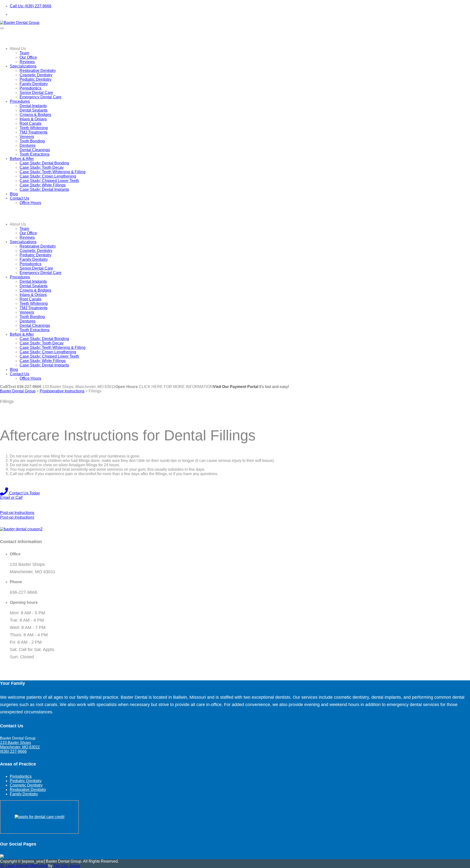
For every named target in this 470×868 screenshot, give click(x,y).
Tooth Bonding (32, 141)
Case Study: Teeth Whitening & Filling (52, 172)
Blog (14, 194)
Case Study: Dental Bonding (44, 163)
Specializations (23, 66)
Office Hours (30, 203)
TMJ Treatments (33, 132)
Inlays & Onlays (33, 119)
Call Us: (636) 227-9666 (30, 6)
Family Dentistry (34, 84)
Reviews (27, 62)
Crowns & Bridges (35, 115)
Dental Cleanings (35, 150)
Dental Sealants (33, 110)
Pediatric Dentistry (35, 79)
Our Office (28, 57)
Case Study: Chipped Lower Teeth (49, 181)
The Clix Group (66, 866)
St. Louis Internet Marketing (23, 866)
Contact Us (19, 198)
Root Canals (30, 123)
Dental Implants (33, 106)
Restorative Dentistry (38, 71)
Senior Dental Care (36, 93)
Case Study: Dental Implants (44, 189)
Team (24, 53)
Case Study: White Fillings (43, 185)
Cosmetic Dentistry (36, 75)
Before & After (22, 159)
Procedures (20, 101)
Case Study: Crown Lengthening (48, 176)
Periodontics (30, 88)
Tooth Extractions (34, 154)
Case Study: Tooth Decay (42, 167)
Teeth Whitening (34, 128)
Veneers (27, 137)
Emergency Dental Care (40, 97)
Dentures (27, 145)
